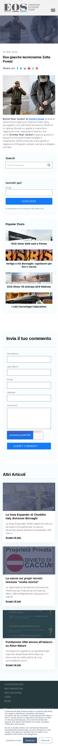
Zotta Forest (36, 119)
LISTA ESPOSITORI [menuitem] (13, 684)
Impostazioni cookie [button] (13, 740)
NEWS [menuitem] (7, 701)
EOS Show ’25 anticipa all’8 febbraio (29, 286)
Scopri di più (13, 537)
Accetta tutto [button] (30, 740)
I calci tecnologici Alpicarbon (29, 306)
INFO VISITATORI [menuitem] (13, 693)
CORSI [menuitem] (7, 697)
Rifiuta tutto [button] (45, 740)
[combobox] (29, 165)
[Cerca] (49, 165)
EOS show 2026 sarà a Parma (29, 243)
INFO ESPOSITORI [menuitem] (13, 688)
